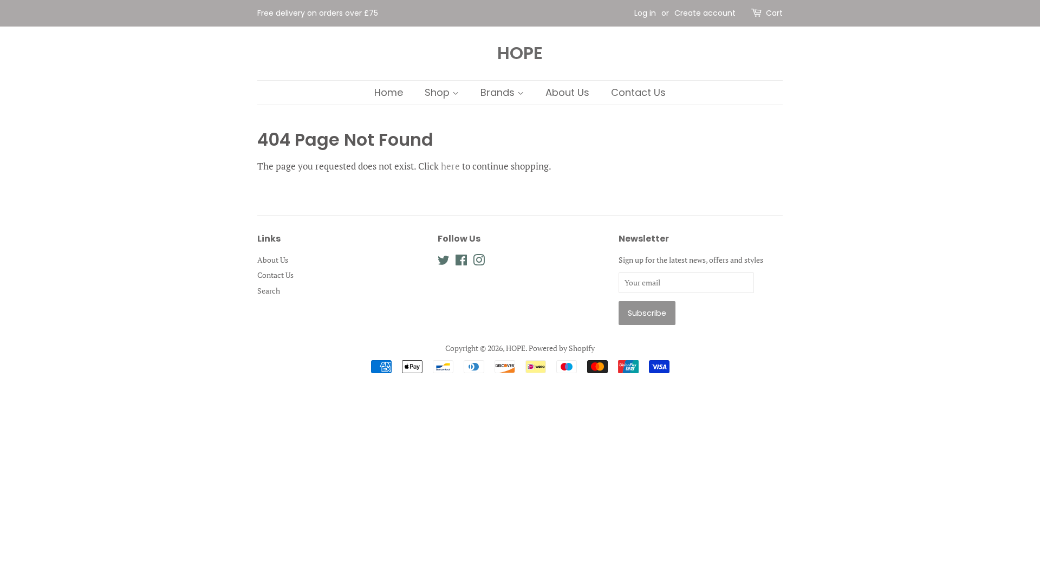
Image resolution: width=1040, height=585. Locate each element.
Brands (498, 92)
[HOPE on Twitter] (444, 262)
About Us (567, 92)
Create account (705, 13)
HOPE (520, 53)
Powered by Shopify (562, 348)
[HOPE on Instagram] (479, 262)
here (450, 166)
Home (388, 92)
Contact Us (638, 92)
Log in (645, 13)
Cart (774, 13)
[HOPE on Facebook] (461, 262)
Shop (438, 92)
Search (268, 290)
